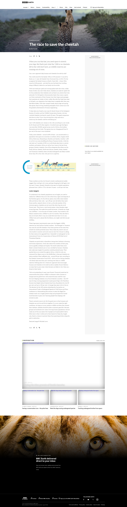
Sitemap (103, 504)
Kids (66, 7)
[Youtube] (89, 499)
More (53, 7)
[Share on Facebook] (34, 56)
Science (38, 7)
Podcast (85, 7)
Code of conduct (96, 504)
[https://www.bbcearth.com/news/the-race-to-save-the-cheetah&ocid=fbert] (39, 56)
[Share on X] (36, 56)
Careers (56, 498)
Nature (32, 7)
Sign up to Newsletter (98, 7)
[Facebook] (84, 499)
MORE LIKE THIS (101, 340)
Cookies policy (89, 504)
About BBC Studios (45, 498)
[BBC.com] (25, 498)
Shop (71, 7)
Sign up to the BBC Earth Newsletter (70, 498)
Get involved (77, 7)
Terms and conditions (73, 504)
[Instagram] (97, 499)
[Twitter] (93, 499)
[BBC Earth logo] (27, 3)
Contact (34, 498)
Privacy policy (82, 504)
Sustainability (46, 7)
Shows (61, 7)
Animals (25, 7)
